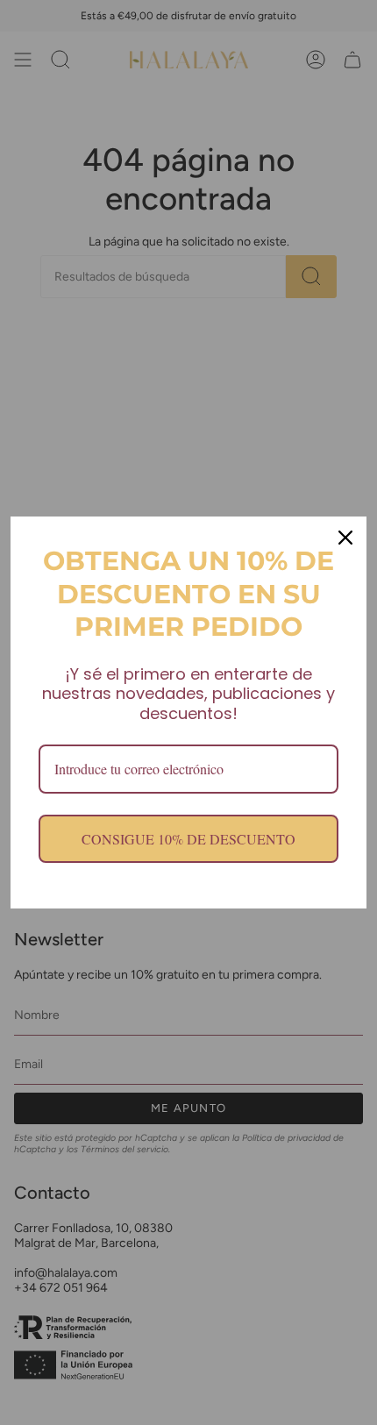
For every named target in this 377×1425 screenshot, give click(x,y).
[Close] (345, 538)
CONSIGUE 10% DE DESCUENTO (188, 839)
